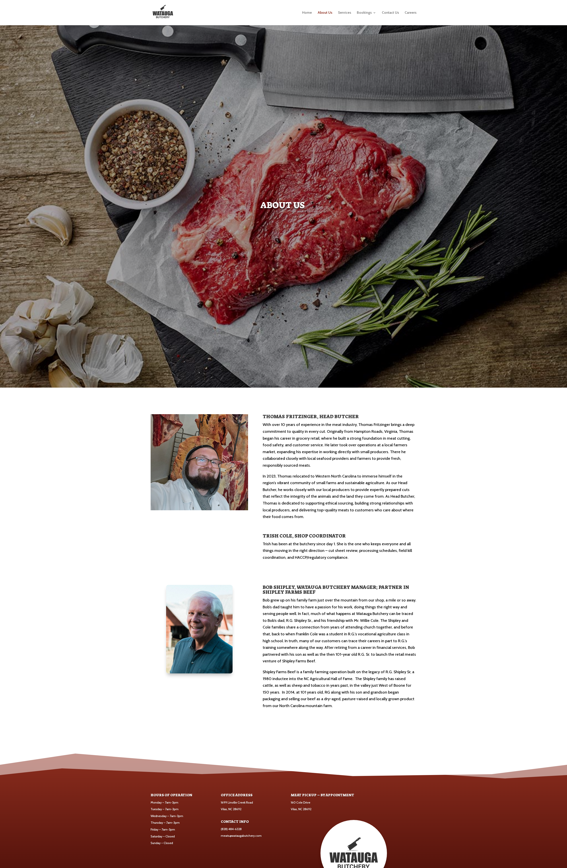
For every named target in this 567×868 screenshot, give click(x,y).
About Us (325, 13)
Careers (410, 13)
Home (307, 13)
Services (344, 13)
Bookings (364, 13)
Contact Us (390, 13)
